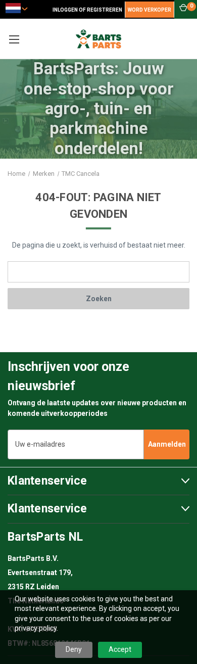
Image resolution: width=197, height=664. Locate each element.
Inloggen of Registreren (87, 10)
